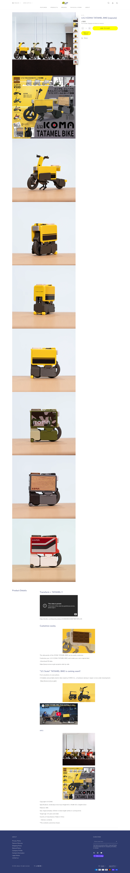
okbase (18, 866)
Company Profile (17, 850)
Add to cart (105, 28)
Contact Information (18, 853)
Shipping (90, 23)
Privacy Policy (16, 841)
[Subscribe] (117, 841)
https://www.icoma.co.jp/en (48, 681)
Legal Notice (16, 855)
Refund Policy (16, 848)
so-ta (82, 15)
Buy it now (86, 33)
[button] (108, 3)
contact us (15, 858)
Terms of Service (17, 843)
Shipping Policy (17, 846)
